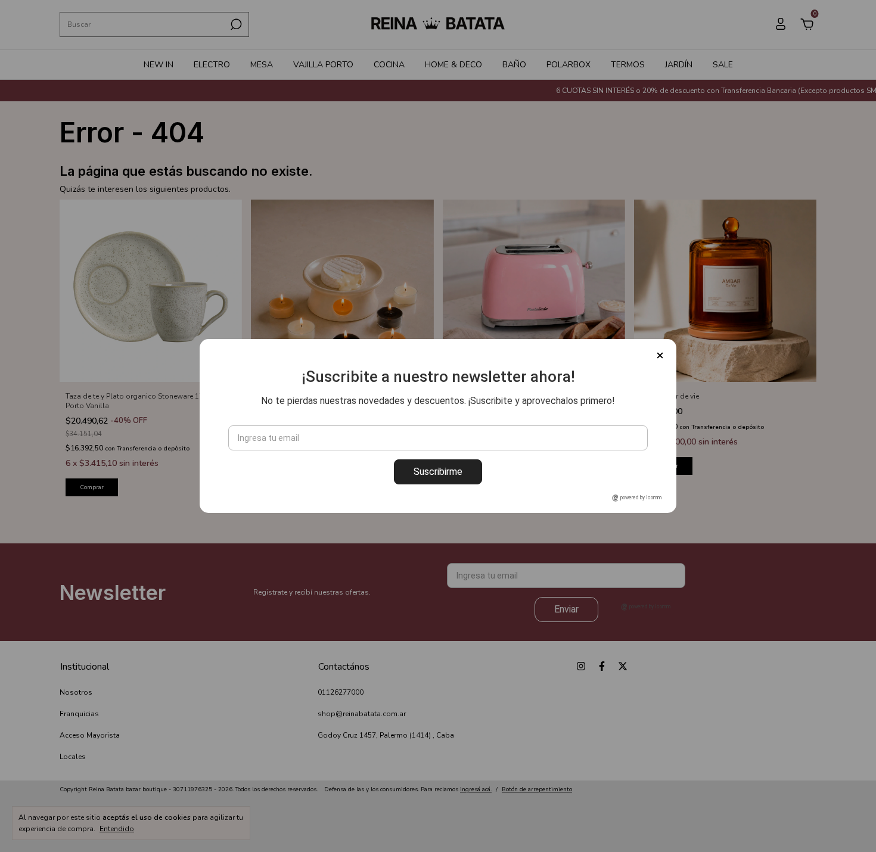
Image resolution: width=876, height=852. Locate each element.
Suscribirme (438, 471)
